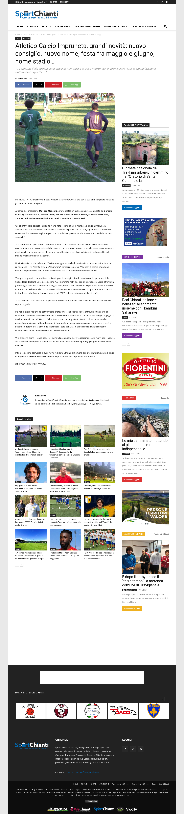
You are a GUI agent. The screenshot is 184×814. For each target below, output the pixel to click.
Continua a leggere (132, 207)
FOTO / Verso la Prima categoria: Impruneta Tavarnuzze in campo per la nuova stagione (65, 522)
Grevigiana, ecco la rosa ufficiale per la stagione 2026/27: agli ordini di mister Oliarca (30, 522)
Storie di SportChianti (116, 26)
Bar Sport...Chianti (161, 534)
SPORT (45, 26)
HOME (20, 26)
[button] (165, 26)
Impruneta (26, 39)
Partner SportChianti (145, 26)
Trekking (126, 185)
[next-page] (21, 565)
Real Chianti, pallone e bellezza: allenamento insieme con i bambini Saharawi (139, 306)
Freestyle (165, 398)
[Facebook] (157, 2)
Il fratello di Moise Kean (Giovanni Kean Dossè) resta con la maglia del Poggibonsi (64, 556)
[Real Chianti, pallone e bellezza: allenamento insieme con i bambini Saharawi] (145, 280)
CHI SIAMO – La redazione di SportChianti (31, 2)
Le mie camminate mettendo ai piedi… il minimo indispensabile (145, 445)
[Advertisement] (116, 14)
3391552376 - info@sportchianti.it (83, 772)
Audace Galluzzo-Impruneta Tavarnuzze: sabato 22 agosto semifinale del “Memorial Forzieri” (29, 452)
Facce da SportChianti (87, 26)
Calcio (25, 34)
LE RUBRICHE (61, 26)
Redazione (22, 78)
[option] (31, 712)
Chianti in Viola (163, 257)
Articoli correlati (24, 419)
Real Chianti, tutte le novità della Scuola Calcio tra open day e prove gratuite (98, 452)
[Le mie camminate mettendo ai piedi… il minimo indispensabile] (145, 420)
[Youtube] (166, 2)
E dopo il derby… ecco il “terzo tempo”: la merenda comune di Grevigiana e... (142, 581)
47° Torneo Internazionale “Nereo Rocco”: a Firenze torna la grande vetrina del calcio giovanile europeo (30, 556)
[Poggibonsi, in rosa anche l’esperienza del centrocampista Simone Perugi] (31, 472)
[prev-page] (17, 565)
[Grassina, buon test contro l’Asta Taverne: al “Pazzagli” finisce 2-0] (99, 472)
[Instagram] (162, 2)
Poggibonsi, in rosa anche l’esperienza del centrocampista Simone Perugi (28, 488)
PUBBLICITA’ (64, 2)
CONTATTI (53, 2)
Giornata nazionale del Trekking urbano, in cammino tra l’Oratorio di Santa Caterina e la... (145, 174)
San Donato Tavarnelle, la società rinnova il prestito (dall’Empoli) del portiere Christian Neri (98, 522)
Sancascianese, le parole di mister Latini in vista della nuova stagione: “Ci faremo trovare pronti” (64, 488)
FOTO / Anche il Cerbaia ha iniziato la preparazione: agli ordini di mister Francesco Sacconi (99, 556)
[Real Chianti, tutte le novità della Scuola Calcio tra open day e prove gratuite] (99, 436)
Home (17, 34)
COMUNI (31, 26)
